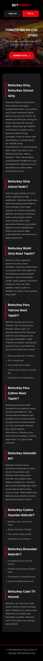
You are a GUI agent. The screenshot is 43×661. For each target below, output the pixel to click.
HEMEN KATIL (20, 55)
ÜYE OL (30, 13)
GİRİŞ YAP (12, 14)
